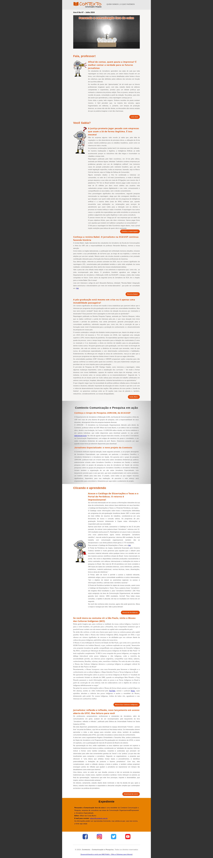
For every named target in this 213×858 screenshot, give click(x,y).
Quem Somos (113, 4)
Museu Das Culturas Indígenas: (126, 704)
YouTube (112, 691)
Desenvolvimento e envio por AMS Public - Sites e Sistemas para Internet (106, 854)
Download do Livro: (131, 794)
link (77, 288)
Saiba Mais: (134, 397)
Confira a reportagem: (130, 231)
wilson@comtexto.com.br (99, 818)
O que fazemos (127, 4)
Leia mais (134, 117)
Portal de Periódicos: (130, 612)
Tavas (133, 691)
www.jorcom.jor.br (80, 436)
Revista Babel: (132, 294)
